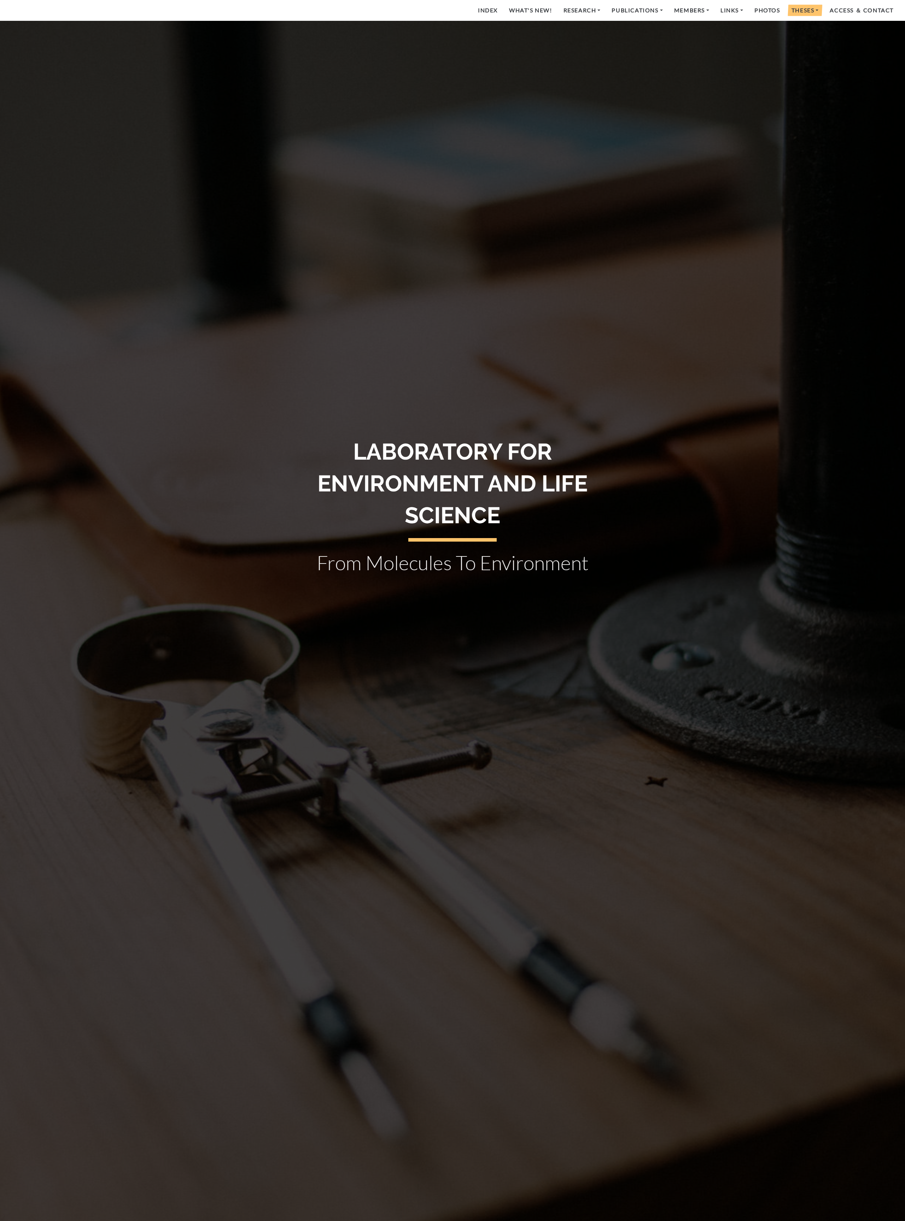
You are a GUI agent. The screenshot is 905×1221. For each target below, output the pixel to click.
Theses (803, 10)
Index (488, 10)
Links (729, 10)
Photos (767, 10)
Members (689, 10)
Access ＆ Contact (862, 10)
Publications (635, 10)
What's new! (530, 10)
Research (580, 10)
